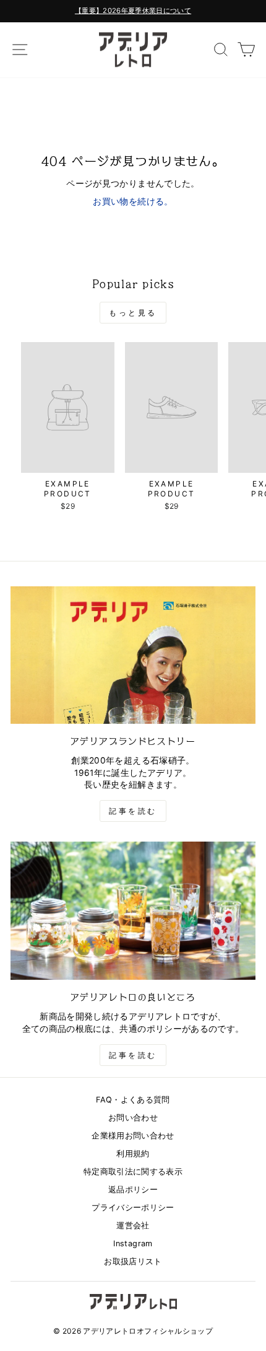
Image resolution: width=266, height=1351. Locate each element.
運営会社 (132, 1225)
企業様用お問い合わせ (133, 1135)
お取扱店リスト (132, 1261)
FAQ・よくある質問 (132, 1099)
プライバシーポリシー (133, 1207)
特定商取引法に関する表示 (133, 1171)
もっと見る (133, 312)
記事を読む (133, 811)
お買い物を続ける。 (133, 201)
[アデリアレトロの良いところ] (133, 911)
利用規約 (132, 1153)
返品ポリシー (133, 1189)
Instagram (132, 1243)
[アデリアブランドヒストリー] (133, 655)
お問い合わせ (133, 1117)
